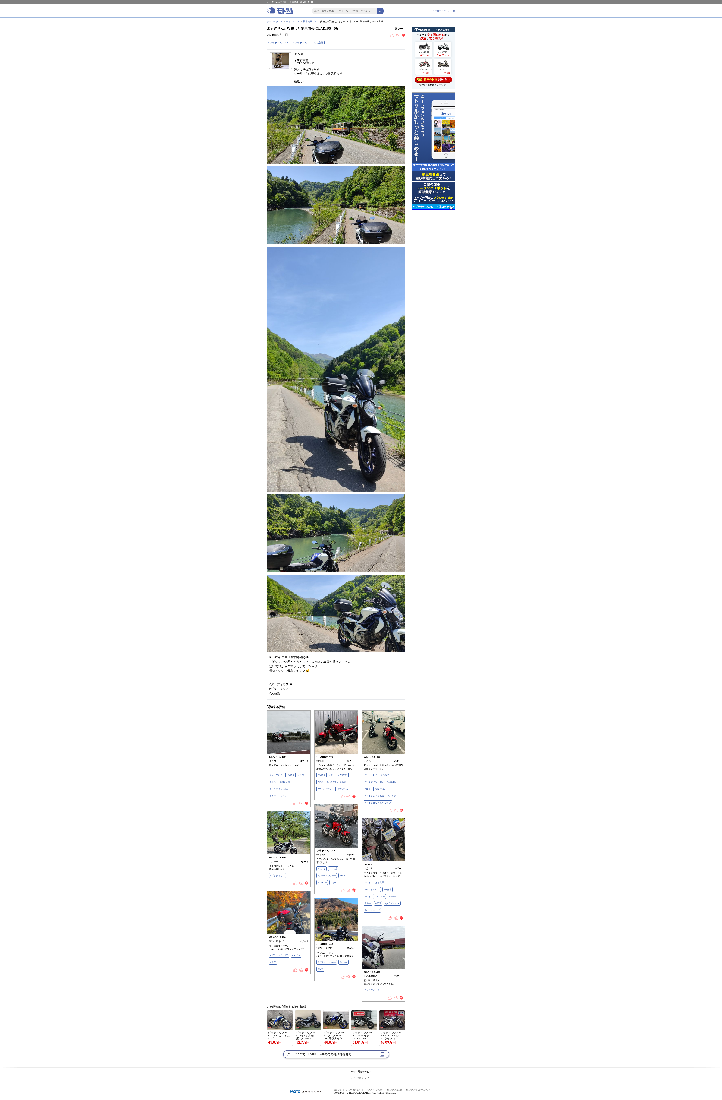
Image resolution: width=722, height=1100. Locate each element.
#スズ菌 (333, 868)
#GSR (378, 903)
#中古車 (387, 889)
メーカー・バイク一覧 (443, 10)
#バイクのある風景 (336, 782)
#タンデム (380, 789)
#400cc (368, 903)
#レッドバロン (372, 889)
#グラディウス (301, 42)
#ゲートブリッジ (278, 795)
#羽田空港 (285, 782)
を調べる (432, 79)
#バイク (392, 795)
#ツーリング (276, 775)
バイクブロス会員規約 (373, 1090)
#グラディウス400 (278, 42)
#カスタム (343, 789)
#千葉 (273, 962)
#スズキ (290, 775)
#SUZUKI (393, 896)
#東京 (273, 782)
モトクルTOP (293, 21)
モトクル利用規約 (352, 1090)
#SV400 (343, 875)
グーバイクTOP (275, 21)
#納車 (333, 882)
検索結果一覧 (310, 21)
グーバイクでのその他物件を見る (319, 1054)
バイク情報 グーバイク (361, 1078)
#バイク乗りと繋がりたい (378, 802)
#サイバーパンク (326, 789)
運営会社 (337, 1090)
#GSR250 (391, 782)
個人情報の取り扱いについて (418, 1090)
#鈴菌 (301, 775)
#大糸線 (318, 42)
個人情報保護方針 (394, 1090)
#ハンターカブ (372, 910)
